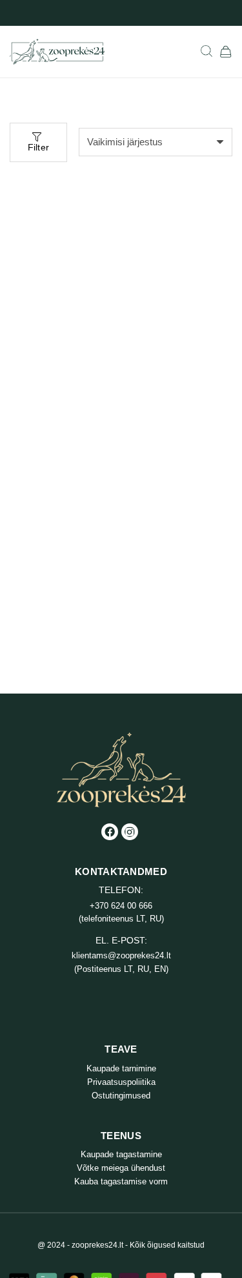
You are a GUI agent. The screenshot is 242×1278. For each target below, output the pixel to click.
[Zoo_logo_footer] (121, 769)
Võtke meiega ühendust (121, 1168)
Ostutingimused (121, 1095)
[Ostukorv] (225, 51)
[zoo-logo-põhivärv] (57, 52)
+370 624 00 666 (121, 906)
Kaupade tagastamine (121, 1154)
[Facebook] (110, 832)
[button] (90, 203)
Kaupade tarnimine (121, 1068)
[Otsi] (206, 52)
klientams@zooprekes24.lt (121, 955)
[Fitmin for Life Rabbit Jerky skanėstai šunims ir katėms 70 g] (63, 439)
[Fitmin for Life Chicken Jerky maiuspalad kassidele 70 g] (63, 604)
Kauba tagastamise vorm (121, 1181)
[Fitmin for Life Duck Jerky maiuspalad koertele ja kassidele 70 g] (179, 268)
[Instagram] (130, 832)
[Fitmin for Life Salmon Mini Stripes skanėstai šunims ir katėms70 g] (179, 439)
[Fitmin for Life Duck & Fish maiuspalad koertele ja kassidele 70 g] (63, 268)
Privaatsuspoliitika (121, 1082)
